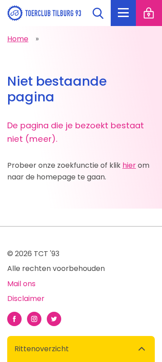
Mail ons (21, 284)
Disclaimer (26, 298)
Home (17, 39)
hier (129, 165)
